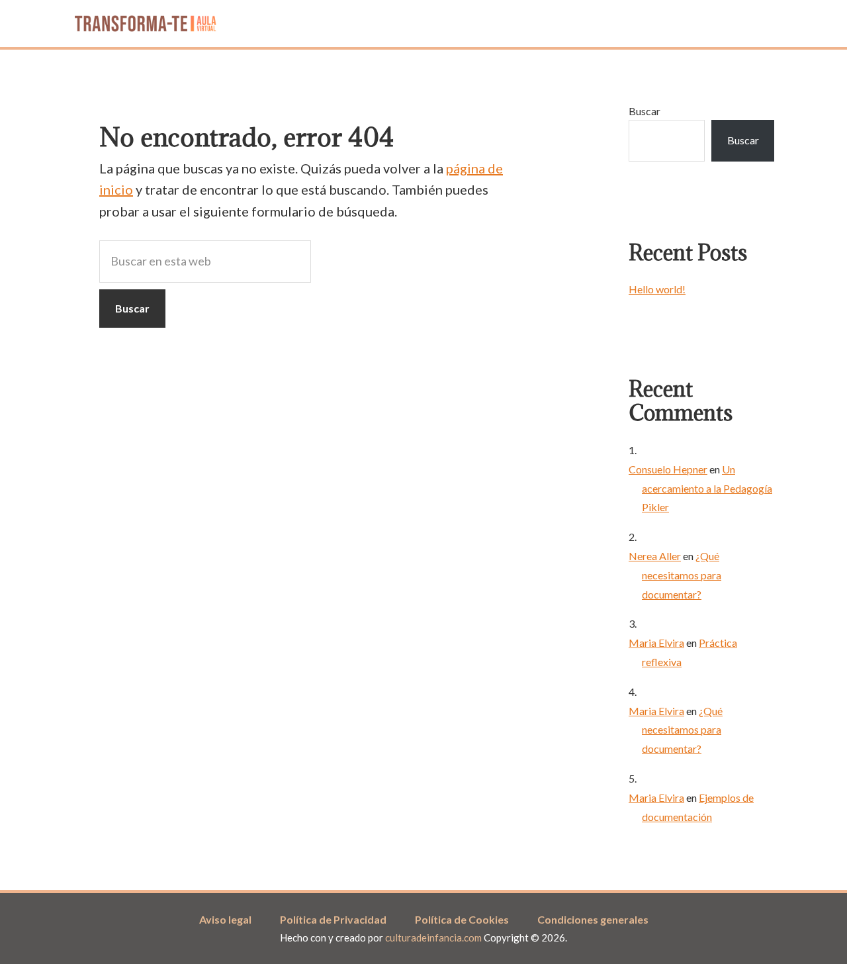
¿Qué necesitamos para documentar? (681, 575)
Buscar (644, 111)
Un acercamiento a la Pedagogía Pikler (707, 488)
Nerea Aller (655, 556)
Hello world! (657, 289)
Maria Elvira (656, 642)
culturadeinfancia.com (434, 937)
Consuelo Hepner (668, 469)
